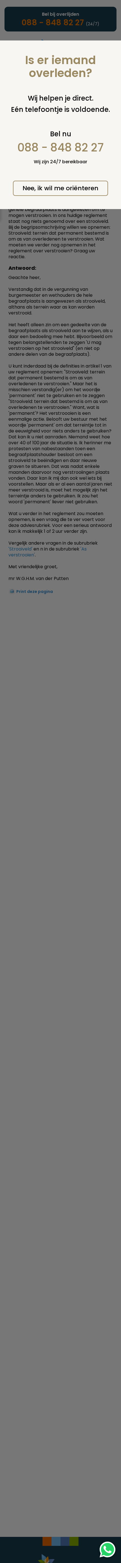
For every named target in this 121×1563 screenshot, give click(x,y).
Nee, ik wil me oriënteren (60, 188)
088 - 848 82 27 (60, 147)
